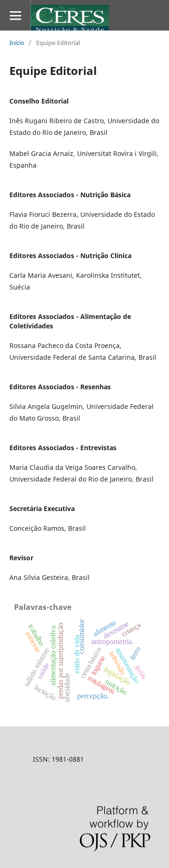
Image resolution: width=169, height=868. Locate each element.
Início (16, 42)
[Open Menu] (15, 15)
